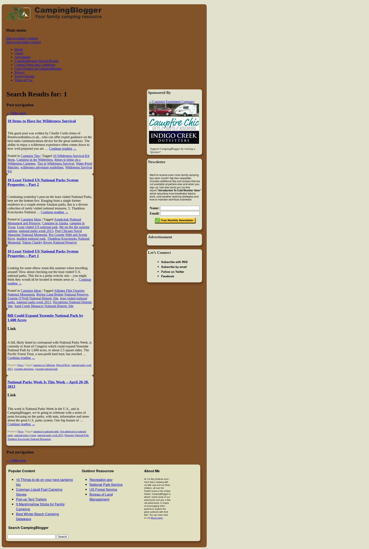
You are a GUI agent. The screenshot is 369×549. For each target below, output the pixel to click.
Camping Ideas (31, 219)
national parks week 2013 (36, 231)
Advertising (22, 57)
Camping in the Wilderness (34, 159)
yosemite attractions (24, 368)
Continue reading (62, 148)
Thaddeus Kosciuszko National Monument (29, 439)
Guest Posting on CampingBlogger (38, 68)
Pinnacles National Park (76, 435)
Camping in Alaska (55, 223)
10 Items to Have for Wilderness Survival (41, 121)
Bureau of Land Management (101, 497)
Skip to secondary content (23, 42)
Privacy (20, 72)
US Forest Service (103, 489)
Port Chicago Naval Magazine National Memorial (44, 233)
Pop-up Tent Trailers (31, 499)
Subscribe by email (174, 267)
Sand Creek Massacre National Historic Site (43, 306)
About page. (157, 517)
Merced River (63, 365)
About (19, 53)
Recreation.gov (101, 479)
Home (19, 49)
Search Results (24, 76)
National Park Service (106, 484)
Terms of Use (24, 80)
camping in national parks (46, 431)
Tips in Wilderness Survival (55, 163)
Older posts (16, 113)
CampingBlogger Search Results (37, 61)
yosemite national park (46, 368)
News (20, 365)
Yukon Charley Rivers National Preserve (49, 242)
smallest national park (30, 238)
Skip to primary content (22, 38)
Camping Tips (30, 156)
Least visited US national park (37, 227)
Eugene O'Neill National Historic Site (32, 298)
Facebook (167, 276)
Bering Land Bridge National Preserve (62, 294)
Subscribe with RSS (174, 262)
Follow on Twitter (172, 272)
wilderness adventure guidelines (41, 167)
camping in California (44, 365)
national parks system (25, 435)
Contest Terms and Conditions (35, 65)
